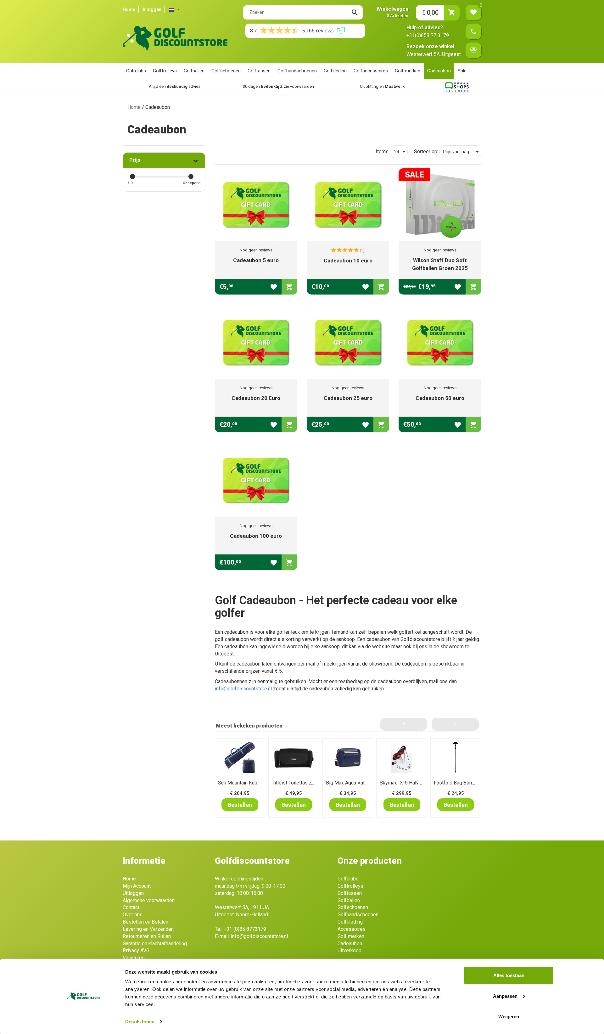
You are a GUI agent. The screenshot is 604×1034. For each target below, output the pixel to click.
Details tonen (139, 1021)
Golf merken (407, 71)
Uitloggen (133, 893)
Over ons (133, 915)
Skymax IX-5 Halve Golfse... (410, 783)
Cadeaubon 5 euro (256, 260)
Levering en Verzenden (148, 929)
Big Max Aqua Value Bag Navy (359, 783)
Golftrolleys (165, 71)
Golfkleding (335, 71)
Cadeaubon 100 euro (256, 536)
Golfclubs (136, 71)
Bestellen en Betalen (145, 922)
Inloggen (152, 9)
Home (129, 9)
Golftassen (259, 71)
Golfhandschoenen (297, 71)
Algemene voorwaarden (149, 900)
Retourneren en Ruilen (147, 936)
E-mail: (251, 936)
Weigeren (508, 1016)
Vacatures (134, 958)
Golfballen (194, 71)
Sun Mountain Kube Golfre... (248, 783)
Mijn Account (137, 886)
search (355, 12)
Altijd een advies (174, 86)
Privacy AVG (136, 950)
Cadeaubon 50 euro (440, 398)
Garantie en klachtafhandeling (155, 944)
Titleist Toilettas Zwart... (298, 783)
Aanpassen (505, 995)
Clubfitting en (382, 86)
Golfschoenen (226, 71)
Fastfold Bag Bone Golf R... (463, 783)
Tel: (240, 929)
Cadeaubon (439, 71)
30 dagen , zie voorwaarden (278, 86)
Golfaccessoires (371, 71)
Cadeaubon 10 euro (348, 260)
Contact (131, 907)
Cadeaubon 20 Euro (256, 398)
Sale (462, 71)
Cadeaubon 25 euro (348, 398)
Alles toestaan (508, 975)
